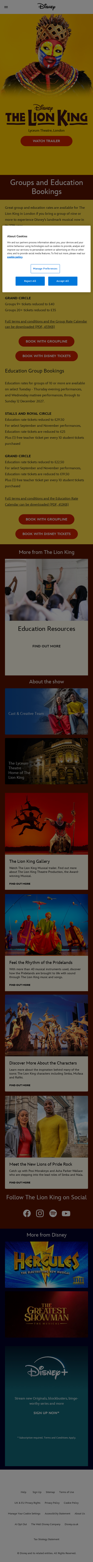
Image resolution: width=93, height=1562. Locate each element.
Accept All (62, 281)
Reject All (30, 281)
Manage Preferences (45, 268)
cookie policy (14, 257)
